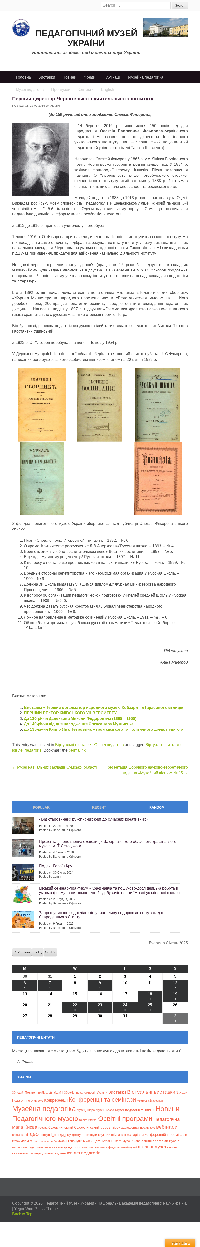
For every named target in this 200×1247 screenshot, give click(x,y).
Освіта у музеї (88, 1119)
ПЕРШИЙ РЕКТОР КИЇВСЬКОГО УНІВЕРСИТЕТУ (70, 713)
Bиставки (117, 1092)
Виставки (46, 77)
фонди (112, 1147)
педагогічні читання (41, 1147)
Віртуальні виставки (73, 745)
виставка (18, 1135)
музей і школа (112, 1140)
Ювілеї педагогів (108, 745)
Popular (41, 807)
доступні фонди (84, 1135)
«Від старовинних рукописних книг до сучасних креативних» (93, 819)
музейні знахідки (70, 1141)
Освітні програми (125, 1118)
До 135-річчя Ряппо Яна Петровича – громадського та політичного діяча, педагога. (104, 729)
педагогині (19, 1147)
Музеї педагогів (127, 1110)
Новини (69, 77)
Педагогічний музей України (86, 38)
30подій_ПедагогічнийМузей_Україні (37, 1092)
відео (32, 1134)
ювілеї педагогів (27, 750)
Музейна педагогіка (145, 77)
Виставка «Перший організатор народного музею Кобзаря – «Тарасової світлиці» (103, 708)
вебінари (167, 1126)
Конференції (56, 1100)
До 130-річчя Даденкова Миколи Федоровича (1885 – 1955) (80, 719)
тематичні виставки (93, 1147)
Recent (99, 807)
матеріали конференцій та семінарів (157, 1134)
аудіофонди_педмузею (138, 1127)
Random (157, 807)
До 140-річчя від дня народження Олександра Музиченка (79, 724)
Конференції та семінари (102, 1099)
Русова (42, 1127)
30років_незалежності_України (85, 1092)
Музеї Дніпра (86, 1110)
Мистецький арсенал (150, 1100)
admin (55, 105)
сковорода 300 (68, 1147)
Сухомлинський (60, 1127)
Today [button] (37, 952)
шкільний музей (127, 1147)
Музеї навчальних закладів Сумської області (54, 767)
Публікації (112, 77)
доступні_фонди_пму (55, 1135)
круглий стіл (107, 1135)
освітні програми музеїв (160, 1141)
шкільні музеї (152, 1146)
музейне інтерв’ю (46, 1141)
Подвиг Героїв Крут (56, 866)
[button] (22, 952)
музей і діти (92, 1141)
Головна (23, 77)
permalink (77, 750)
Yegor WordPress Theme (36, 1209)
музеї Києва (131, 1141)
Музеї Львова (105, 1110)
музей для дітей (23, 1140)
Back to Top (22, 1214)
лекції (122, 1134)
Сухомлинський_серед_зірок (97, 1127)
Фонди (89, 77)
